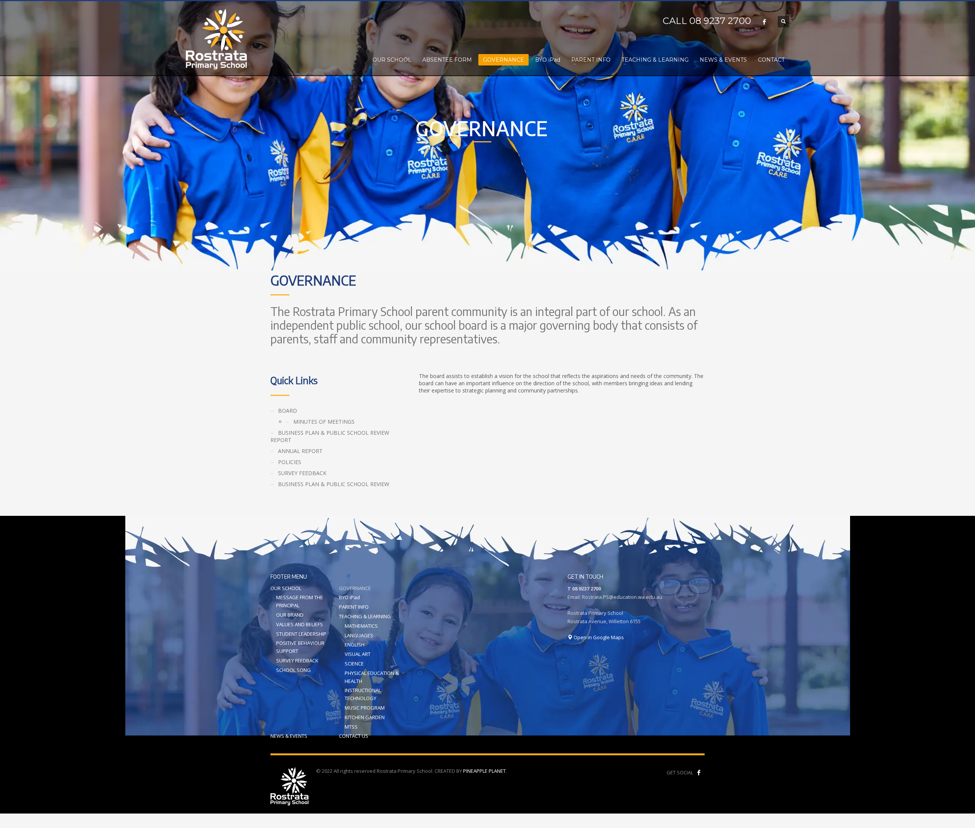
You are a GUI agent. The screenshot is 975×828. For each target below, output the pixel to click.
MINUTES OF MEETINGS (324, 421)
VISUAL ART (358, 654)
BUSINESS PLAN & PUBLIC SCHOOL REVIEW (333, 484)
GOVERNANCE (355, 588)
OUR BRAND (290, 614)
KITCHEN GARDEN (365, 717)
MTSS (351, 726)
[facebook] (699, 772)
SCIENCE (354, 663)
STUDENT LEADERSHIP (301, 633)
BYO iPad (349, 597)
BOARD (287, 410)
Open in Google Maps (598, 637)
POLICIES (289, 462)
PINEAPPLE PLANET (484, 770)
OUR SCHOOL (285, 588)
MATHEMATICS (361, 625)
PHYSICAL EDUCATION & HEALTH (372, 677)
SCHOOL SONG (293, 670)
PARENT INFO (354, 606)
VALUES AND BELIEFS (299, 624)
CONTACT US (353, 735)
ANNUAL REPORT (300, 451)
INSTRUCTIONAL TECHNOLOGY (363, 694)
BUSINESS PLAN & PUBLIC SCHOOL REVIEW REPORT (329, 436)
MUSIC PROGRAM (365, 707)
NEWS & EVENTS (288, 735)
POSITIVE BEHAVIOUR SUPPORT (300, 647)
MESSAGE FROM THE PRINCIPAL (299, 601)
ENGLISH (354, 644)
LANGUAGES (359, 635)
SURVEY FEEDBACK (302, 473)
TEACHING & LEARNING (365, 616)
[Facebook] (764, 21)
